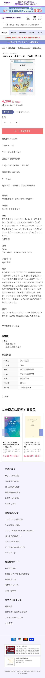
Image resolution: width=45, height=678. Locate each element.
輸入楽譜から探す (12, 487)
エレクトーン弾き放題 (14, 519)
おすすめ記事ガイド (13, 536)
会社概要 (8, 623)
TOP (3, 48)
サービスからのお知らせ (15, 547)
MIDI (40, 32)
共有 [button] (6, 396)
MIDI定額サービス (12, 525)
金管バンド (37, 48)
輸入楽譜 (13, 32)
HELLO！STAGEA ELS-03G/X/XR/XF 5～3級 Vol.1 (11, 444)
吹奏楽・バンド (24, 48)
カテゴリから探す (12, 475)
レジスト (31, 32)
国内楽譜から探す (12, 481)
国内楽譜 (4, 32)
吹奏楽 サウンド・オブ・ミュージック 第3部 (32, 444)
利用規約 (8, 606)
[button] (40, 17)
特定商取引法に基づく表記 (16, 612)
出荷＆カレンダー (12, 585)
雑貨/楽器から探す (12, 492)
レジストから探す (12, 498)
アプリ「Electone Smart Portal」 (19, 530)
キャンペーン (10, 553)
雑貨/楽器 (22, 32)
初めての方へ (10, 568)
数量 (4, 117)
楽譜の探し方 (10, 579)
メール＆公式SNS (12, 541)
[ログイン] (28, 17)
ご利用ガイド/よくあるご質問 (17, 574)
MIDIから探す (10, 503)
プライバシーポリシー (14, 617)
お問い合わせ (10, 590)
